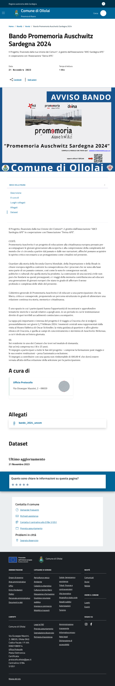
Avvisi (86, 581)
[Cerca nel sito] (103, 13)
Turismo (62, 610)
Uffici (11, 585)
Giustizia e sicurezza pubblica (42, 599)
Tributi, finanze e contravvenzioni (66, 587)
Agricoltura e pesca (41, 577)
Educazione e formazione (44, 594)
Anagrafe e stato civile (68, 597)
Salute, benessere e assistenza (67, 579)
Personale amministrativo (19, 598)
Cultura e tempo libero (43, 589)
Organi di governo (16, 577)
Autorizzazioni (65, 605)
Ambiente (38, 581)
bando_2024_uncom (30, 422)
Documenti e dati (16, 602)
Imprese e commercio (43, 606)
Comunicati (89, 577)
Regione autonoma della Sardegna (23, 3)
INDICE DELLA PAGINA (17, 185)
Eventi (87, 606)
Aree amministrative (17, 581)
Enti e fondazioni (15, 589)
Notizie (87, 585)
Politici (11, 594)
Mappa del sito (15, 678)
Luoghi (87, 602)
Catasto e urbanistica (42, 585)
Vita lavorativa (65, 593)
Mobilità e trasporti (42, 610)
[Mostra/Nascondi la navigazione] (3, 13)
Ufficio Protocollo (23, 382)
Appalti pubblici (65, 601)
